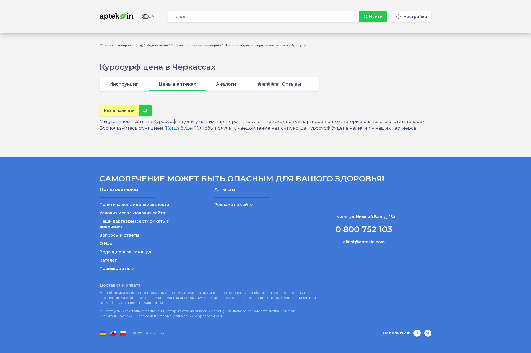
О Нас (106, 243)
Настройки (415, 16)
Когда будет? (181, 128)
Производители (117, 268)
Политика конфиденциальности (134, 204)
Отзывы (291, 84)
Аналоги (226, 84)
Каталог (108, 260)
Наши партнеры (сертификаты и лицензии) (135, 224)
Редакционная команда (125, 251)
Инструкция (124, 84)
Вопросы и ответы (119, 235)
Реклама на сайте (233, 204)
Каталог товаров (117, 45)
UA (151, 16)
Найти (375, 16)
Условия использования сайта (132, 212)
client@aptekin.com (364, 241)
